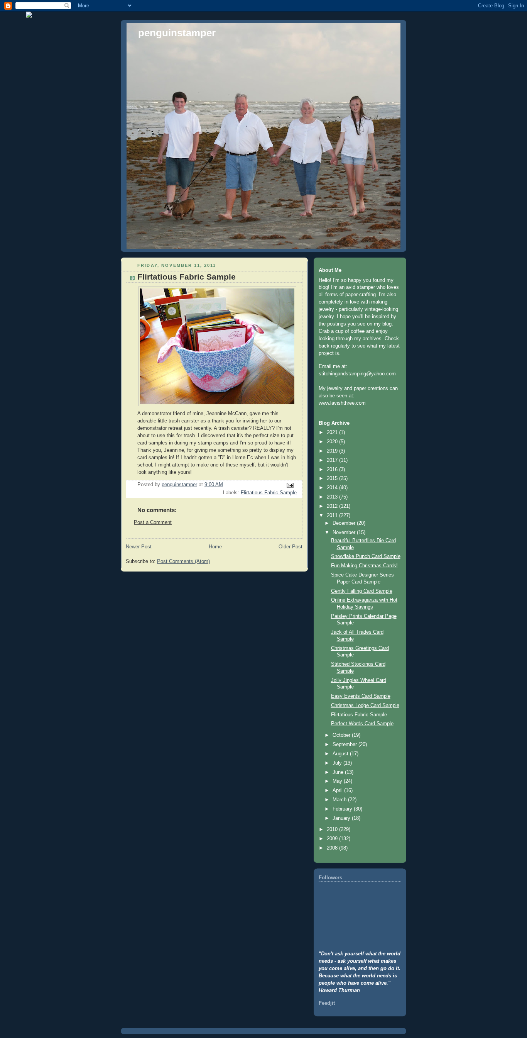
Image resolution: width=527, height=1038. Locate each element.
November (345, 532)
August (341, 753)
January (342, 818)
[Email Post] (290, 485)
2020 (333, 441)
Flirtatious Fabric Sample (269, 492)
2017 (333, 460)
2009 (333, 838)
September (345, 744)
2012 (333, 506)
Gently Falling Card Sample (361, 591)
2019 (333, 451)
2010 (333, 829)
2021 (333, 432)
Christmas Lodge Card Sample (365, 705)
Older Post (290, 547)
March (340, 799)
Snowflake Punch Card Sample (365, 556)
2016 (333, 469)
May (338, 781)
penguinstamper (177, 33)
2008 (333, 848)
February (343, 809)
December (345, 523)
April (338, 790)
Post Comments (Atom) (183, 561)
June (339, 772)
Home (215, 547)
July (338, 763)
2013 (333, 497)
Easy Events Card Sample (360, 696)
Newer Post (139, 547)
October (342, 735)
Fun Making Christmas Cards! (364, 565)
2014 (333, 487)
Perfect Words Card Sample (362, 723)
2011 (333, 515)
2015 (333, 478)
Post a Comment (153, 522)
